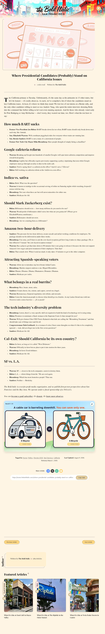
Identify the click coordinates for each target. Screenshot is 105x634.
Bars (37, 584)
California (57, 458)
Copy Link (81, 477)
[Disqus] (49, 508)
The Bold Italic (24, 559)
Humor (25, 458)
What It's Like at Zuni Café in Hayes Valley (17, 616)
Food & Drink (4, 588)
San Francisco (48, 458)
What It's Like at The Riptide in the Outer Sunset (50, 616)
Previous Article (12, 542)
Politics (30, 458)
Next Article (88, 542)
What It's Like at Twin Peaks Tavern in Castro (84, 616)
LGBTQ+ (70, 586)
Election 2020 (38, 458)
